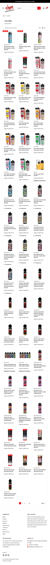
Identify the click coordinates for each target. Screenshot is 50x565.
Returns (5, 529)
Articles (4, 519)
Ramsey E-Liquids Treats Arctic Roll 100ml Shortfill (10, 73)
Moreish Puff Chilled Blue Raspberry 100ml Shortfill (9, 48)
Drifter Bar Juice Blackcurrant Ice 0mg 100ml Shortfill (39, 419)
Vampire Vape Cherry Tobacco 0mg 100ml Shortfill (39, 340)
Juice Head (36, 70)
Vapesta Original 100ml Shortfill (25, 47)
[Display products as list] (44, 27)
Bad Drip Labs (22, 70)
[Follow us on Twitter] (6, 555)
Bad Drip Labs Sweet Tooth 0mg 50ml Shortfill (10, 445)
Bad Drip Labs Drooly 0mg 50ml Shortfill (9, 470)
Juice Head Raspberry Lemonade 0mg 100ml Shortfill (9, 124)
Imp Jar (35, 172)
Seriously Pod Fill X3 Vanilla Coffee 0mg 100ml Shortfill (24, 228)
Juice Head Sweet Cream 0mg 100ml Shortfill (25, 98)
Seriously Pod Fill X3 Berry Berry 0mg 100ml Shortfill (39, 256)
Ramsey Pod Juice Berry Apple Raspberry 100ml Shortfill (39, 48)
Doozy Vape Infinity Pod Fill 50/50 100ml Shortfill (10, 365)
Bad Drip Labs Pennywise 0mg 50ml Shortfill (24, 73)
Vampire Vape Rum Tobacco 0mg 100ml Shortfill (24, 340)
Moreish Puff (7, 44)
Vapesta (20, 44)
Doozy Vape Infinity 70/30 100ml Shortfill (24, 365)
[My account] (43, 8)
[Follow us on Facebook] (3, 555)
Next (43, 503)
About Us (5, 521)
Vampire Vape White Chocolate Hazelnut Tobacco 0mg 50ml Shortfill (24, 285)
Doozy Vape (6, 198)
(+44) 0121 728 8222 (33, 545)
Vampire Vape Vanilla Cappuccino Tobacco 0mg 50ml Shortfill (39, 284)
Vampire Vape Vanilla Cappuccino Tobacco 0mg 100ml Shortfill (9, 340)
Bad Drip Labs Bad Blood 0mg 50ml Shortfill (40, 470)
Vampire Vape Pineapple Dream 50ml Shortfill (10, 494)
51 (29, 503)
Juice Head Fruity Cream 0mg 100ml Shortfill (25, 149)
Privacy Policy (6, 525)
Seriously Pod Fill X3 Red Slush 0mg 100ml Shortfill (40, 201)
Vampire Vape (22, 281)
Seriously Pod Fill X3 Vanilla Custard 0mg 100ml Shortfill (24, 256)
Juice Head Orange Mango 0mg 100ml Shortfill (38, 124)
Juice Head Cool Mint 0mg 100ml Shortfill (39, 149)
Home (4, 15)
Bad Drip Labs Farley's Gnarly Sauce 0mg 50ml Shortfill (39, 446)
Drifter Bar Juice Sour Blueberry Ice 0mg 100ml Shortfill (9, 392)
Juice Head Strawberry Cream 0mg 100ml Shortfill (39, 99)
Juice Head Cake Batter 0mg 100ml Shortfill (9, 174)
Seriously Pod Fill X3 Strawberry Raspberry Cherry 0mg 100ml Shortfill (9, 257)
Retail (4, 534)
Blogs (4, 517)
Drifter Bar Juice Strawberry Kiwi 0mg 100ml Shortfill (9, 419)
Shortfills (8, 15)
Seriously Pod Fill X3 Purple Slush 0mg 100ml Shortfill (10, 228)
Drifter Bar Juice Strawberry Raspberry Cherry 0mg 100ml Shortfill (24, 393)
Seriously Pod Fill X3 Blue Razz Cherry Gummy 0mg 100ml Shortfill (9, 285)
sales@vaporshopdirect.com (36, 546)
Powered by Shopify (7, 560)
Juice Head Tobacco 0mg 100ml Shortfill (10, 98)
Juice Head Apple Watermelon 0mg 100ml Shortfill (25, 175)
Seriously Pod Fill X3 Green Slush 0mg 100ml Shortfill (25, 201)
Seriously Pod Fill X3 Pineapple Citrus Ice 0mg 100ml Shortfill (39, 228)
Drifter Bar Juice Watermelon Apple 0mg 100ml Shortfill (40, 366)
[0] (46, 8)
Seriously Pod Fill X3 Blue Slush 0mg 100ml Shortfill (9, 201)
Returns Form (6, 532)
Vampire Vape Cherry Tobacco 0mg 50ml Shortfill (24, 313)
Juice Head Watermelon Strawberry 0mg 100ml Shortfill (39, 73)
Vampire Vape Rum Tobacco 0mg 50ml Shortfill (8, 313)
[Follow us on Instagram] (8, 555)
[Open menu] (3, 8)
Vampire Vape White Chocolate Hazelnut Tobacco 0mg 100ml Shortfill (39, 314)
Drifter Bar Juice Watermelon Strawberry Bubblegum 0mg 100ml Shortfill (25, 419)
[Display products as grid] (42, 27)
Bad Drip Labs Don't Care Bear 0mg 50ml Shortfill (25, 470)
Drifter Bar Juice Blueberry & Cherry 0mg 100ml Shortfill (40, 392)
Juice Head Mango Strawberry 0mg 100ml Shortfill (9, 150)
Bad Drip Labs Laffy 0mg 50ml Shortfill (25, 445)
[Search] (39, 8)
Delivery (5, 523)
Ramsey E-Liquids (37, 44)
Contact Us (5, 527)
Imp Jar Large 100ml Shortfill (39, 174)
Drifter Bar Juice (37, 362)
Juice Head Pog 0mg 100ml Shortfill (24, 123)
